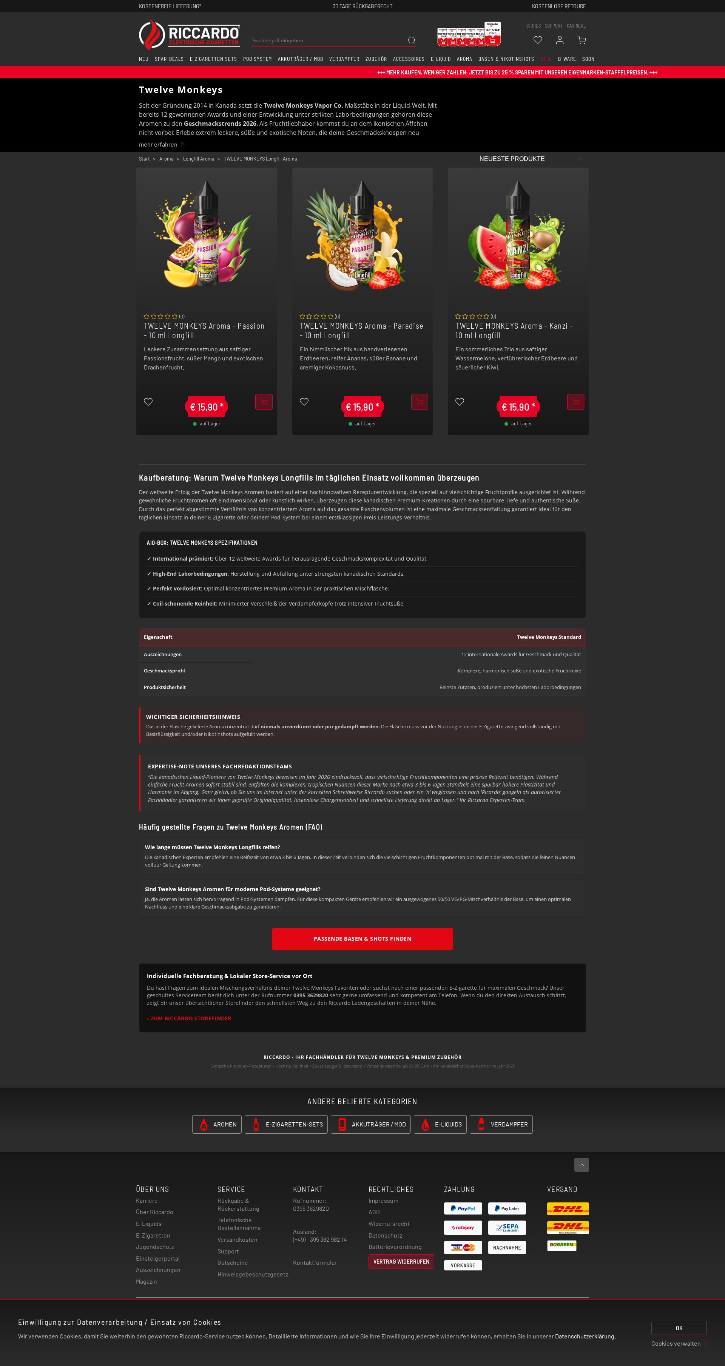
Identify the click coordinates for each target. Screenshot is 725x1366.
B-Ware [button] (567, 59)
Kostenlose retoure (559, 5)
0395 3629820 (311, 1208)
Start (144, 159)
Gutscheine (233, 1262)
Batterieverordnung (395, 1246)
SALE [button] (546, 59)
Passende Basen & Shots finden (363, 938)
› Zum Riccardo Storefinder (189, 1018)
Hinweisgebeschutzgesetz (253, 1274)
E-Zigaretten (153, 1235)
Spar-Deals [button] (169, 59)
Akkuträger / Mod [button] (300, 59)
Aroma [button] (464, 59)
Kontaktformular (315, 1262)
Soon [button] (588, 59)
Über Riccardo (154, 1211)
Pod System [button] (257, 59)
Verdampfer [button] (344, 59)
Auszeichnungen (158, 1269)
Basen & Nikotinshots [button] (506, 59)
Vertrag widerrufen (401, 1261)
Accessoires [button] (409, 59)
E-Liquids (149, 1223)
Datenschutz (385, 1235)
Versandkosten (238, 1239)
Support (228, 1251)
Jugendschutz (155, 1246)
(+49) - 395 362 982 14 (320, 1239)
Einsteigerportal (158, 1258)
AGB (374, 1211)
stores (533, 26)
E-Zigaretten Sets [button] (213, 59)
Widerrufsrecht (389, 1223)
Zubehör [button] (376, 59)
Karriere (576, 26)
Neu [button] (144, 59)
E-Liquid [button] (441, 59)
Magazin (146, 1281)
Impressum (383, 1200)
